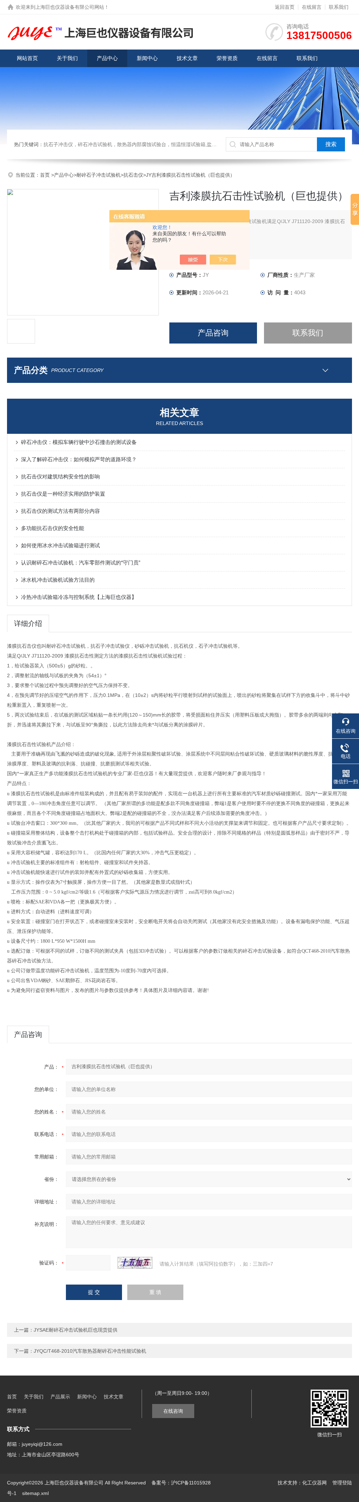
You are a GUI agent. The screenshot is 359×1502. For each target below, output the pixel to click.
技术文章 (187, 58)
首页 (45, 175)
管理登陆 (342, 1482)
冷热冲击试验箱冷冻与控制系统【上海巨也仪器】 (79, 597)
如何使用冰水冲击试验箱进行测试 (60, 545)
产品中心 (107, 58)
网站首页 (27, 58)
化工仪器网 (314, 1482)
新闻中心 (147, 58)
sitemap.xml (35, 1493)
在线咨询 (173, 1411)
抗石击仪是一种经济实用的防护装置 (63, 494)
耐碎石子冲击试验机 (98, 175)
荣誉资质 (227, 58)
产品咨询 (213, 332)
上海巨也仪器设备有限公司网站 (69, 7)
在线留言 (311, 7)
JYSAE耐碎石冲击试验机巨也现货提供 (75, 1330)
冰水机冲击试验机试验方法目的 (58, 580)
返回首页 (284, 7)
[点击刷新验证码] (135, 1263)
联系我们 (338, 7)
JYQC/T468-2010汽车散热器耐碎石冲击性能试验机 (90, 1351)
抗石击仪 (133, 175)
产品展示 (60, 1396)
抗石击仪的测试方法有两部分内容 (60, 511)
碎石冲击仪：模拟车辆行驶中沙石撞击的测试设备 (79, 442)
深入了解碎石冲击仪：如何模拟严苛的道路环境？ (79, 459)
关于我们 (67, 58)
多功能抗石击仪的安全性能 (52, 528)
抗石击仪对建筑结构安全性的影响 (60, 476)
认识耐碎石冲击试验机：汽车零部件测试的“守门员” (80, 563)
